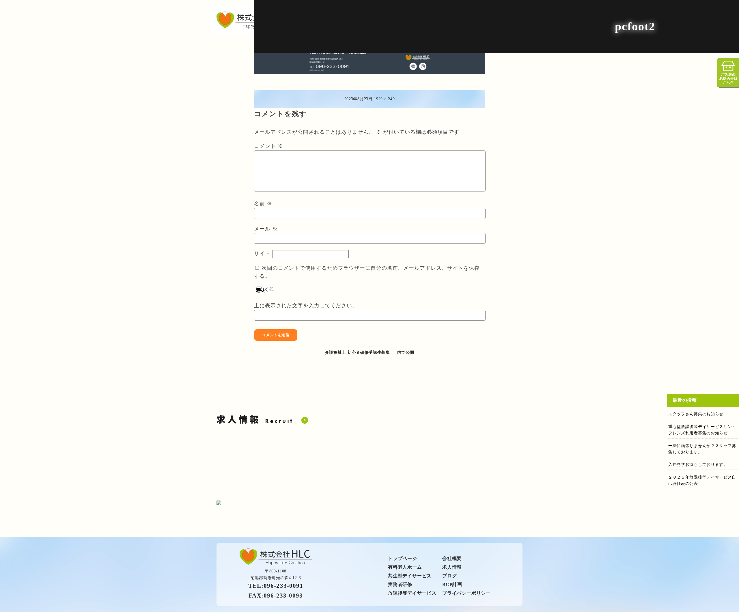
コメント (268, 146)
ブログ (449, 575)
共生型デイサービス (410, 575)
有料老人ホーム (405, 567)
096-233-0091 (283, 585)
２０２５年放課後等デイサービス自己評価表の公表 (702, 480)
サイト (262, 253)
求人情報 (452, 567)
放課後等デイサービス (412, 593)
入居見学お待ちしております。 (698, 464)
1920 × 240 (384, 99)
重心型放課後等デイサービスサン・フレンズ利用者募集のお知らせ (702, 430)
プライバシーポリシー (466, 593)
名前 (263, 204)
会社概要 (452, 558)
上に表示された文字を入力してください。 (306, 305)
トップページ (402, 558)
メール (266, 229)
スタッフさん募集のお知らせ (695, 414)
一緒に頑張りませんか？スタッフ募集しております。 (702, 449)
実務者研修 (400, 584)
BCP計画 (452, 584)
